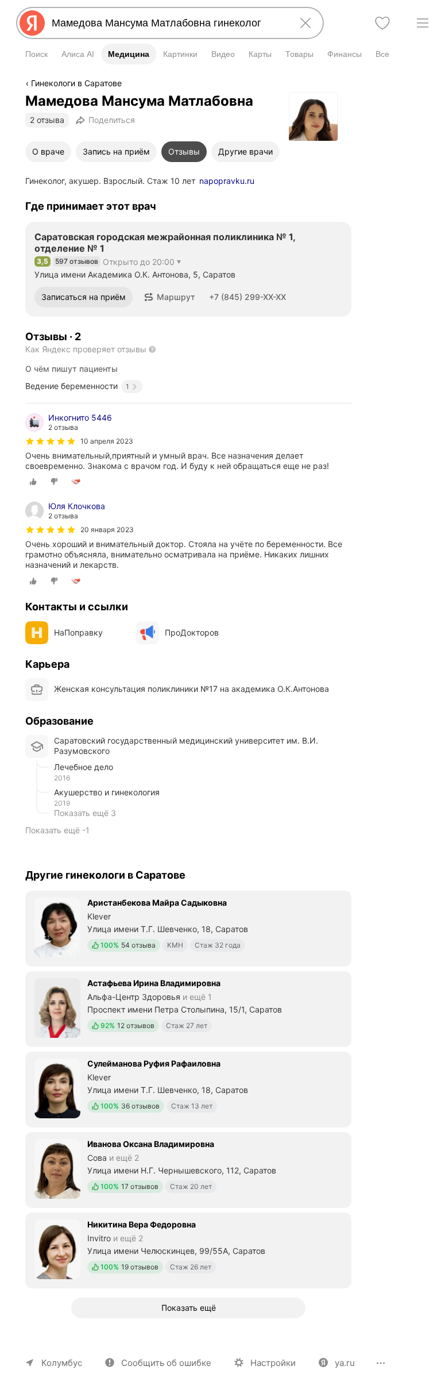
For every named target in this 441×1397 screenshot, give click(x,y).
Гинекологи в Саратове (76, 83)
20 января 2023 (107, 529)
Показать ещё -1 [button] (57, 830)
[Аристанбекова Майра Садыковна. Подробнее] (188, 927)
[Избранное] (382, 23)
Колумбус (61, 1362)
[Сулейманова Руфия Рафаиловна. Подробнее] (188, 1088)
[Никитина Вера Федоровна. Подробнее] (188, 1249)
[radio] (33, 481)
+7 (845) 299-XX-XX (247, 297)
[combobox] (168, 23)
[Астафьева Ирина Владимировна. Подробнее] (188, 1008)
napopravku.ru (226, 181)
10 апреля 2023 (106, 441)
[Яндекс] (32, 23)
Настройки (273, 1362)
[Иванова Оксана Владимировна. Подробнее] (188, 1169)
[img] (50, 441)
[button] (169, 297)
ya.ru (345, 1362)
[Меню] (422, 22)
